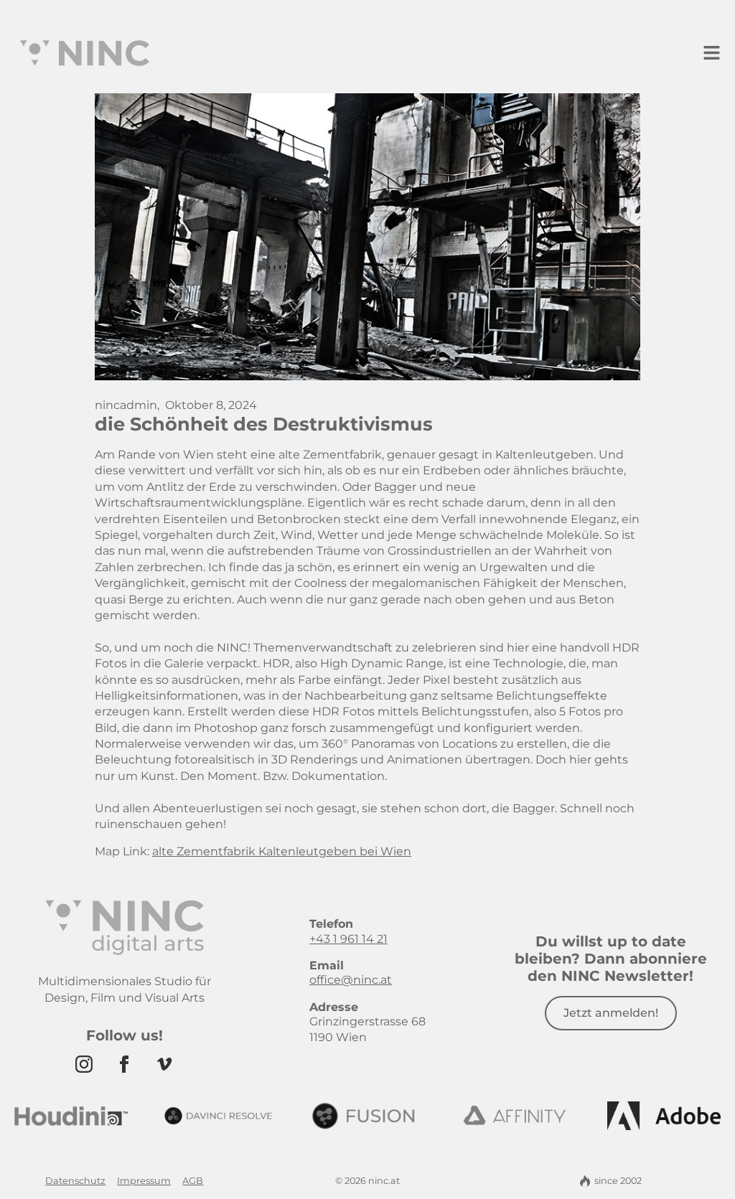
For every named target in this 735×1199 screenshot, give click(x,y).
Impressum (144, 1180)
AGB (192, 1180)
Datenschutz (75, 1180)
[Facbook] (124, 1064)
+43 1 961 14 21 (348, 939)
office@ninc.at (350, 980)
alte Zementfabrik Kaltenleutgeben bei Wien (281, 851)
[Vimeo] (164, 1064)
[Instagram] (84, 1064)
